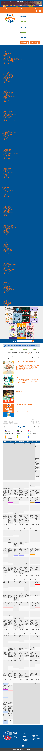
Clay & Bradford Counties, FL (25, 740)
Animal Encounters (7, 85)
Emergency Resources (8, 71)
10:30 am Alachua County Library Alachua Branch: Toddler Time (16, 518)
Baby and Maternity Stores (8, 222)
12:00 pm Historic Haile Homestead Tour (5, 614)
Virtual (5, 218)
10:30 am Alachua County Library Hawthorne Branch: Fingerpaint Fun (16, 624)
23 (3, 633)
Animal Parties (6, 164)
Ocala (17, 6)
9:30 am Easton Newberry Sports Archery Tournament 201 (37, 623)
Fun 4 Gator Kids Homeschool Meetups (24, 404)
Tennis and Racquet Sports (8, 273)
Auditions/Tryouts (9, 433)
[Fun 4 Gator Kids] (10, 18)
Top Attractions (6, 128)
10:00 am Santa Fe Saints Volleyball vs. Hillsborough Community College (32, 655)
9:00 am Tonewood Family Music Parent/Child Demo (10, 583)
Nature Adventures (7, 112)
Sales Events (32, 436)
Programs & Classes (5, 187)
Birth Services (6, 137)
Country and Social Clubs (8, 92)
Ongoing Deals (6, 291)
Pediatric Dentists (7, 155)
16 (3, 579)
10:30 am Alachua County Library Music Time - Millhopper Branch (21, 561)
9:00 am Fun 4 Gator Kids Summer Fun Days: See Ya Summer (16, 485)
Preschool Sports (7, 260)
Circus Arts (6, 191)
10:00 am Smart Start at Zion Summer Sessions (10, 492)
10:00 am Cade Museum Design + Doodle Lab (26, 485)
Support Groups (6, 82)
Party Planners (6, 181)
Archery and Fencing (7, 242)
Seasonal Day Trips (7, 297)
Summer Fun (6, 301)
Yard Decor (6, 186)
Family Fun (8, 430)
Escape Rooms (6, 95)
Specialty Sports (7, 267)
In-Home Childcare (7, 55)
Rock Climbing (6, 261)
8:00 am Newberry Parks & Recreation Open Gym (37, 499)
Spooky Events (6, 300)
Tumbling (5, 274)
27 (24, 633)
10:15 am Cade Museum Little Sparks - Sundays (5, 550)
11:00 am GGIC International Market (5, 559)
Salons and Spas (7, 117)
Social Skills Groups (7, 80)
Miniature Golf (6, 109)
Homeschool (6, 54)
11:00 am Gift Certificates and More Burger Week (10, 654)
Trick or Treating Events (8, 303)
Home (4, 8)
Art (4, 189)
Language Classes (7, 203)
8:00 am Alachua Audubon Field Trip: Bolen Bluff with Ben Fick (37, 655)
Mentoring (6, 204)
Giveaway (22, 8)
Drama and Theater (7, 196)
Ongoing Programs (10, 436)
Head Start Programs (7, 53)
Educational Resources (8, 52)
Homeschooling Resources (8, 76)
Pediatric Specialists (7, 156)
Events (36, 8)
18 (14, 579)
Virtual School (6, 67)
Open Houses (6, 292)
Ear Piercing (6, 229)
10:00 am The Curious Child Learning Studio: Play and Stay (10, 595)
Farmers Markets (7, 230)
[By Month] (5, 421)
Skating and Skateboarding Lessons (10, 264)
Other (19, 433)
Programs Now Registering (8, 209)
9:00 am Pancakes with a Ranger (26, 637)
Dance (5, 195)
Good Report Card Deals (8, 286)
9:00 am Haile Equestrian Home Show (5, 687)
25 (14, 633)
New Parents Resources (8, 77)
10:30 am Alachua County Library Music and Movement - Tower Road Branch (16, 509)
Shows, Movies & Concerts (22, 431)
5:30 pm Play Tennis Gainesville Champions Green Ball (10, 715)
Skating (5, 118)
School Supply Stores (7, 236)
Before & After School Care (8, 48)
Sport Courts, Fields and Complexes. (10, 120)
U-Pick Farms (6, 304)
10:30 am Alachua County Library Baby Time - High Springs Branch (26, 561)
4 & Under (6, 188)
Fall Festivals (6, 283)
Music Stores (6, 234)
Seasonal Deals (6, 298)
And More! (25, 741)
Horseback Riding (7, 255)
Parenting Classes (7, 208)
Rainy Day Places (7, 115)
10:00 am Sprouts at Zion (21, 498)
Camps (3, 45)
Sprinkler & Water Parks (8, 122)
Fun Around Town (5, 84)
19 (19, 579)
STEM (5, 214)
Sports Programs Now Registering (9, 269)
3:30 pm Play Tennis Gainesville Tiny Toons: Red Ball (10, 560)
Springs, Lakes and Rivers (8, 121)
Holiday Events (21, 435)
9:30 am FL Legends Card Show (5, 653)
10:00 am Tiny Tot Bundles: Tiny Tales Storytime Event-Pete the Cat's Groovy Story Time (16, 596)
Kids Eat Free (6, 233)
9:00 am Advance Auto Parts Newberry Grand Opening (5, 595)
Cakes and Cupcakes (7, 167)
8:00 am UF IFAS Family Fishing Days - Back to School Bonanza (37, 560)
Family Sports (6, 248)
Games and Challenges (8, 100)
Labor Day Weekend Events (8, 290)
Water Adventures (7, 131)
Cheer (5, 245)
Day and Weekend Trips (8, 93)
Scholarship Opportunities (8, 63)
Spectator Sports (7, 119)
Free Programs (6, 199)
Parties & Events (5, 162)
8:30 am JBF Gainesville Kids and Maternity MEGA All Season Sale (5, 486)
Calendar (7, 8)
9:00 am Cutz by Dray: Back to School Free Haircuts (5, 493)
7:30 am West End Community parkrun (37, 463)
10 (8, 528)
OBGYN (5, 152)
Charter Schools (7, 50)
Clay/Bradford (31, 6)
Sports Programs (5, 241)
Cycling (5, 247)
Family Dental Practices (8, 147)
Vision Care (6, 160)
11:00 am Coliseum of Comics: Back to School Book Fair (5, 716)
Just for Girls (6, 202)
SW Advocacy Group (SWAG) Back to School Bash (37, 448)
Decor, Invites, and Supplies (8, 172)
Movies (5, 110)
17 (8, 579)
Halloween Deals (7, 287)
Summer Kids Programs (8, 216)
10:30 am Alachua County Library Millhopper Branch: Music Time (21, 509)
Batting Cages (6, 89)
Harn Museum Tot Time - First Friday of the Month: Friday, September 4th (27, 390)
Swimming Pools (7, 123)
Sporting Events (33, 433)
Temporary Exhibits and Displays (9, 126)
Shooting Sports (6, 263)
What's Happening (5, 279)
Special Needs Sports (7, 266)
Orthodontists (6, 154)
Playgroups (6, 79)
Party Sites (6, 183)
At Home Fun (6, 88)
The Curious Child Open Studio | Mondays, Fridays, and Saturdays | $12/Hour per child (27, 362)
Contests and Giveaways (8, 281)
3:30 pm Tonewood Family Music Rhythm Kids (10, 614)
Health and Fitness (7, 253)
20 (24, 579)
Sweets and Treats (7, 238)
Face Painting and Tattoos (8, 175)
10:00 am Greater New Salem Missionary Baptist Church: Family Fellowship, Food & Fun (5, 665)
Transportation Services (8, 65)
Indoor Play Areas (7, 104)
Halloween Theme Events (8, 288)
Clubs (5, 192)
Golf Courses (6, 101)
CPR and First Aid (7, 142)
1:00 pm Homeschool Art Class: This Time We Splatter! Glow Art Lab (10, 694)
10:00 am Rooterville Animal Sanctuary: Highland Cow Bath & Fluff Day (5, 500)
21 (30, 579)
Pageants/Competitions (34, 435)
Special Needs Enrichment (8, 212)
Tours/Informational (10, 431)
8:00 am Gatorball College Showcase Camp (37, 472)
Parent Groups (6, 78)
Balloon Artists (6, 166)
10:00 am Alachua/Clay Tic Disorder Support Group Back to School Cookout (5, 509)
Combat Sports (6, 246)
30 (3, 683)
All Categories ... (9, 438)
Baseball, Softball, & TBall (8, 243)
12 (19, 528)
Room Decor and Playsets (8, 235)
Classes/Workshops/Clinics (11, 435)
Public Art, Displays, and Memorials (10, 114)
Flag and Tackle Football (8, 249)
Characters (6, 170)
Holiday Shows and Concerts (9, 289)
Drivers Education (7, 197)
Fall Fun (5, 284)
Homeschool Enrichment (8, 200)
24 (8, 633)
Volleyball (5, 275)
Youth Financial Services (8, 83)
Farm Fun (5, 285)
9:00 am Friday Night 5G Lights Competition (16, 532)
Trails (5, 130)
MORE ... (38, 476)
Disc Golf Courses (7, 94)
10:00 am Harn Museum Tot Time (32, 517)
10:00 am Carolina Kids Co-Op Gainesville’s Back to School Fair (32, 560)
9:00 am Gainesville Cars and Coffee (5, 540)
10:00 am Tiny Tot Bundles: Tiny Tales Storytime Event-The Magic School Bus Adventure (16, 542)
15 (35, 528)
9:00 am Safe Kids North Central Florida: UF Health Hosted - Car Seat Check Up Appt (26, 586)
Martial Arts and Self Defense (9, 257)
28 (30, 633)
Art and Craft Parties (7, 165)
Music (5, 205)
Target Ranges (6, 124)
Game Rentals (6, 177)
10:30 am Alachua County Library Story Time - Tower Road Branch (26, 663)
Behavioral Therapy (7, 135)
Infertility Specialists (7, 150)
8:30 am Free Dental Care (37, 661)
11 (14, 528)
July (7, 426)
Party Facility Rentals (7, 180)
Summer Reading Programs (8, 217)
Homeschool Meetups (30, 8)
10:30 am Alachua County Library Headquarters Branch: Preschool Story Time (21, 519)
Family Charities (7, 72)
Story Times (6, 215)
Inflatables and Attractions (8, 178)
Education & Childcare (6, 47)
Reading (5, 62)
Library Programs (33, 431)
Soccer (5, 265)
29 (35, 633)
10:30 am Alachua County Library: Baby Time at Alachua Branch (21, 541)
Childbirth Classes (7, 139)
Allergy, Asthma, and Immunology (9, 134)
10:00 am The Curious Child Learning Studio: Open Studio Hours (32, 663)
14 (30, 528)
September (35, 426)
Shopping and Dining (5, 221)
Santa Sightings (6, 295)
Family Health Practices (8, 148)
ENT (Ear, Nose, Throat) (8, 145)
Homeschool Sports (7, 254)
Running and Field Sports (8, 262)
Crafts (5, 194)
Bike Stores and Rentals (8, 223)
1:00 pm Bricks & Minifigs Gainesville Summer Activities (10, 508)
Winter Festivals (6, 305)
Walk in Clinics (6, 161)
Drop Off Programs (7, 51)
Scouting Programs (7, 211)
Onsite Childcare (7, 57)
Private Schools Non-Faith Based (9, 61)
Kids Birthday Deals (7, 179)
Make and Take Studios (8, 108)
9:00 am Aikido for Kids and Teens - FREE (36, 517)
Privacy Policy (15, 734)
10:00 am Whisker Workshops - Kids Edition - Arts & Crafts (16, 492)
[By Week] (11, 421)
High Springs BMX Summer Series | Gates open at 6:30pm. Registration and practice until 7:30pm (27, 376)
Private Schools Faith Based (9, 60)
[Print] (32, 421)
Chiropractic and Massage (8, 140)
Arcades (5, 86)
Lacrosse (5, 256)
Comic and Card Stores (8, 226)
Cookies (5, 171)
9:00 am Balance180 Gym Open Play (32, 485)
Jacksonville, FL (25, 738)
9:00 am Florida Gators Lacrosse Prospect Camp (4, 584)
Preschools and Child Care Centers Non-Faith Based (13, 59)
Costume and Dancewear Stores (9, 228)
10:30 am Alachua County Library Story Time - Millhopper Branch (16, 569)
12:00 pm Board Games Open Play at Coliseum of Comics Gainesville (5, 569)
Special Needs (20, 430)
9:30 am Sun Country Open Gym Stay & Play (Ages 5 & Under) (21, 486)
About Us (14, 736)
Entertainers (6, 174)
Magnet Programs (7, 56)
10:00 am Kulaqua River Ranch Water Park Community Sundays (5, 702)
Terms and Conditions (15, 733)
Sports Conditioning (7, 268)
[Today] (16, 421)
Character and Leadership (8, 190)
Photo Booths (6, 184)
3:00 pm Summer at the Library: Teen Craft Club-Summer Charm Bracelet (10, 519)
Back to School (6, 280)
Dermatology (6, 143)
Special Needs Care (7, 158)
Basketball (6, 244)
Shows (5, 299)
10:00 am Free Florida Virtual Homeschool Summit (32, 614)
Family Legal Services (7, 73)
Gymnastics (6, 252)
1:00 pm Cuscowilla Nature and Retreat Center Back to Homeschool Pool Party (10, 552)
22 (35, 579)
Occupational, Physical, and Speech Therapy (11, 153)
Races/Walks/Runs (33, 430)
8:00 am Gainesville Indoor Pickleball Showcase (37, 508)
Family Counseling (7, 146)
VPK (5, 69)
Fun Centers (6, 99)
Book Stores (6, 224)
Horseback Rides (7, 103)
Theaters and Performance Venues (10, 127)
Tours (5, 129)
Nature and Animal (7, 206)
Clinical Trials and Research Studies (10, 141)
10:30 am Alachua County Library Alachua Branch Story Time (26, 518)
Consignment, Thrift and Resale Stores (10, 227)
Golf (5, 251)
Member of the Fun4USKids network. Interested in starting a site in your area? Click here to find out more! (26, 732)
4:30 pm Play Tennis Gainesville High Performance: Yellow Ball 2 (10, 674)
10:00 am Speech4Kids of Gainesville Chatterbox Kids (21, 647)
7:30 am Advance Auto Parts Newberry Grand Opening (31, 533)
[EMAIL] (38, 421)
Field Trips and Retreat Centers (9, 96)
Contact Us (15, 737)
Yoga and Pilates (7, 278)
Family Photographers (8, 74)
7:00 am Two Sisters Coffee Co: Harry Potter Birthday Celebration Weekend (37, 456)
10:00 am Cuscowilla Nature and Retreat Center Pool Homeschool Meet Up (10, 647)
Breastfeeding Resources (8, 138)
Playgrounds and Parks (8, 113)
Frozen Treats (6, 231)
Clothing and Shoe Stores (8, 225)
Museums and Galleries (8, 111)
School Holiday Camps (8, 46)
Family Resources (5, 70)
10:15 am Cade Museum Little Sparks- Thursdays (26, 508)
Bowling (5, 90)
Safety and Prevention (8, 210)
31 (8, 683)
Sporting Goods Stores (8, 237)
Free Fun (5, 98)
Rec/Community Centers (8, 116)
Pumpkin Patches (7, 294)
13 (24, 528)
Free (19, 436)
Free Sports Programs (8, 250)
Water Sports (6, 276)
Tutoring (5, 66)
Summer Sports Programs (8, 270)
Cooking (5, 193)
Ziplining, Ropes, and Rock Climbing (10, 132)
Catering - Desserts (7, 168)
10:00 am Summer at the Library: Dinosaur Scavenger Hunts (10, 486)
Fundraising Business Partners (9, 75)
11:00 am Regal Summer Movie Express (10, 499)
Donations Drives (7, 282)
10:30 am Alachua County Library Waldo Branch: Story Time (15, 551)
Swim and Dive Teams (8, 271)
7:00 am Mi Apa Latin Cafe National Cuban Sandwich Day (5, 638)
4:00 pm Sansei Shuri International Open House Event (10, 568)
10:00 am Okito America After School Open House (32, 499)
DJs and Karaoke (7, 173)
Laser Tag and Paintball (8, 105)
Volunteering (6, 219)
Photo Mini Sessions (7, 293)
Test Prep (5, 64)
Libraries (5, 107)
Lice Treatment (6, 151)
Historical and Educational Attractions (10, 102)
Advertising (17, 8)
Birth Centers (6, 136)
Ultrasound (6, 159)
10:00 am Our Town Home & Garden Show (4, 693)
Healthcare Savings (7, 149)
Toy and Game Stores (7, 240)
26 (19, 633)
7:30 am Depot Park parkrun (37, 467)
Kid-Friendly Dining (7, 232)
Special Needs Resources (8, 81)
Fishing (5, 97)
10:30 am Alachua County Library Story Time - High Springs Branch (21, 551)
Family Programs (7, 198)
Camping (5, 91)
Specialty (5, 213)
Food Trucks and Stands (8, 176)
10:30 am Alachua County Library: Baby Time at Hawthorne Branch (16, 647)
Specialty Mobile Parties (8, 185)
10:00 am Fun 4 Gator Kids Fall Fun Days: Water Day (16, 637)
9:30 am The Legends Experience (5, 645)
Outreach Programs (7, 207)
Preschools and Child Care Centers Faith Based (12, 58)
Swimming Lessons (7, 272)
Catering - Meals (7, 169)
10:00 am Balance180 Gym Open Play (5, 517)
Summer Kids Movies (7, 302)
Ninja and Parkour (7, 259)
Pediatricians (6, 157)
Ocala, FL (24, 736)
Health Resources (5, 133)
